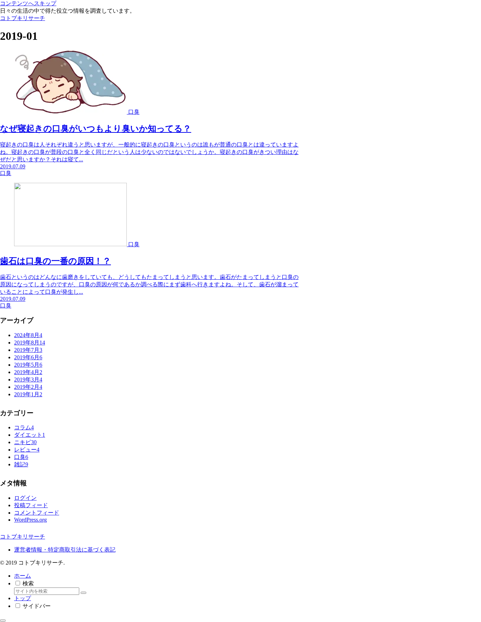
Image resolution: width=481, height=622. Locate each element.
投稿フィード (31, 505)
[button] (83, 593)
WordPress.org (30, 520)
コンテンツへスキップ (28, 3)
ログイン (25, 498)
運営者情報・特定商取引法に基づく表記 (64, 550)
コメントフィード (36, 513)
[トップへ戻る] (3, 621)
